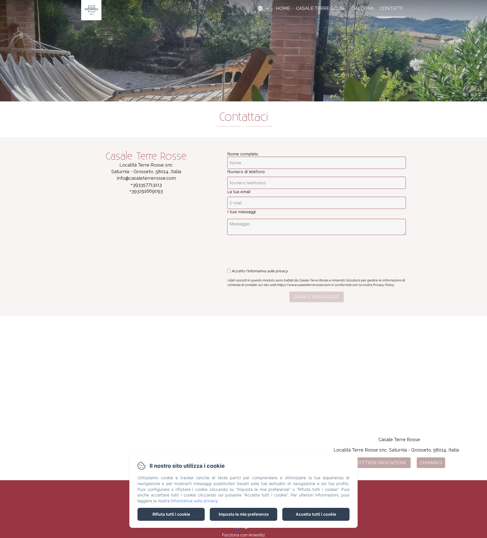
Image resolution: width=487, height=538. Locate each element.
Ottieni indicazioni (382, 462)
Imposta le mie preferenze (244, 514)
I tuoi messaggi (241, 211)
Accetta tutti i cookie (316, 514)
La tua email (238, 191)
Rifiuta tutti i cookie (171, 514)
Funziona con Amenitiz (243, 534)
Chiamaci (431, 462)
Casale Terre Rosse (320, 8)
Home (283, 8)
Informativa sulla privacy (194, 500)
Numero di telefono (246, 171)
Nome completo (242, 153)
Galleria (363, 8)
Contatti (391, 8)
